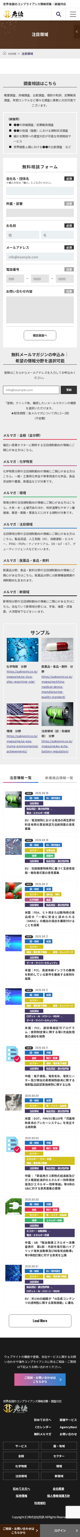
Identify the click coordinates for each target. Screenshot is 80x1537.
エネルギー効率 (54, 1220)
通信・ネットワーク (63, 952)
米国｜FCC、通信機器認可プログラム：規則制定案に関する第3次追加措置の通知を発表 (50, 1032)
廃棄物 (49, 855)
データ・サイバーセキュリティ (42, 962)
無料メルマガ (42, 1434)
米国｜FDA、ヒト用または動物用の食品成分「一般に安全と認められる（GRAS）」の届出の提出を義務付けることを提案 (50, 918)
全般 (34, 1058)
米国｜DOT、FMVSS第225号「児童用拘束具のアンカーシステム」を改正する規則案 (50, 1122)
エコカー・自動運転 (36, 1231)
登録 (69, 389)
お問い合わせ (68, 1434)
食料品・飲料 (53, 894)
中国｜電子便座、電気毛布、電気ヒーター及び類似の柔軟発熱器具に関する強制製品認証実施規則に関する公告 (50, 1080)
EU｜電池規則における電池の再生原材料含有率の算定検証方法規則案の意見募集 (50, 824)
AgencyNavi (68, 1427)
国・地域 (34, 798)
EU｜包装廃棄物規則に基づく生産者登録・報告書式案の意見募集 (50, 870)
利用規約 (40, 1503)
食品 (48, 899)
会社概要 (58, 1489)
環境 (34, 855)
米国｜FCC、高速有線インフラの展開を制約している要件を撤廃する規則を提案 (50, 974)
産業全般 (50, 850)
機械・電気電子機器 (36, 952)
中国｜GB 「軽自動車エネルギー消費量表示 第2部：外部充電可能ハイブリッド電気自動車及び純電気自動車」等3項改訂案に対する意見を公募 (50, 1248)
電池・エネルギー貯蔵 (37, 813)
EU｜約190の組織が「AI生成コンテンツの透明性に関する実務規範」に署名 (50, 1300)
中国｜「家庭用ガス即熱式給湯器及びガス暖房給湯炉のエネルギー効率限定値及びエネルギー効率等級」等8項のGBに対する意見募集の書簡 (50, 1182)
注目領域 (34, 803)
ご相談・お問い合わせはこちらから (18, 1530)
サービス (21, 1446)
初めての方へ (42, 1420)
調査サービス (68, 1420)
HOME (12, 54)
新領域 (59, 1476)
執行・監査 (51, 1058)
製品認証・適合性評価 (37, 808)
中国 (48, 1052)
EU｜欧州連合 (53, 798)
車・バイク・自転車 (56, 1105)
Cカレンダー (43, 1427)
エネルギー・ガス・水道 (38, 1159)
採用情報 (21, 1496)
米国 (48, 889)
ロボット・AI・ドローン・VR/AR (42, 1016)
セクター (34, 850)
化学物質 (34, 899)
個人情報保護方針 (58, 1496)
